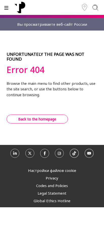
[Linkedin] (14, 154)
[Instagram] (59, 154)
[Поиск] (95, 7)
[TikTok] (74, 154)
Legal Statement (52, 193)
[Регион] (84, 7)
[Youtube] (89, 154)
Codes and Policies (52, 185)
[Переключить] (6, 7)
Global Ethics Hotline (52, 200)
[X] (29, 154)
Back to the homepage (37, 119)
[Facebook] (44, 154)
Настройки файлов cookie (52, 170)
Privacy (52, 178)
